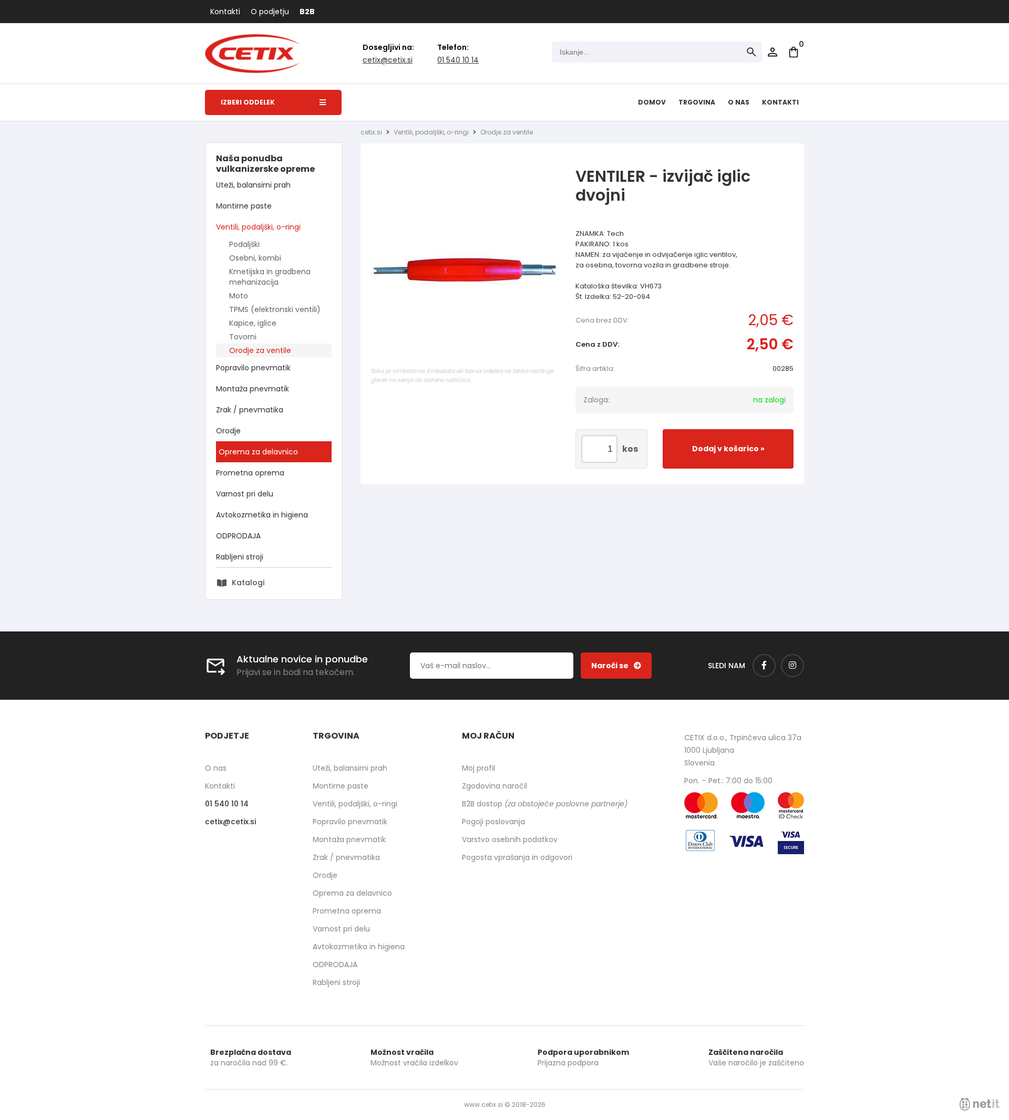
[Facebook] (764, 665)
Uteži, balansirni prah (253, 185)
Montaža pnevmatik (252, 388)
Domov (652, 102)
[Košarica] (793, 52)
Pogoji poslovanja (493, 821)
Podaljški (244, 244)
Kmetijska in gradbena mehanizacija (270, 276)
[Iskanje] (751, 52)
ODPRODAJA (238, 536)
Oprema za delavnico (258, 452)
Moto (238, 296)
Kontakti (225, 11)
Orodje (228, 431)
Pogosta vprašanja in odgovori (517, 857)
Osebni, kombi (255, 258)
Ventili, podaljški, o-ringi (258, 227)
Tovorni (242, 336)
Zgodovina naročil (494, 786)
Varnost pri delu (244, 494)
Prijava (772, 52)
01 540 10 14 (458, 60)
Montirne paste (244, 206)
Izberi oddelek (248, 102)
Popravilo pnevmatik (253, 367)
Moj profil (478, 768)
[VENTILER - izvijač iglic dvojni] (465, 269)
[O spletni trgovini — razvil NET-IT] (980, 1104)
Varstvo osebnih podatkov (510, 839)
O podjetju (270, 11)
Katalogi (248, 582)
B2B (307, 11)
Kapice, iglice (252, 323)
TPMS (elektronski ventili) (275, 309)
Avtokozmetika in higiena (262, 515)
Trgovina (696, 102)
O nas (738, 102)
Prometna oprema (250, 473)
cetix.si (371, 132)
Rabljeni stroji (239, 557)
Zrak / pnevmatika (249, 410)
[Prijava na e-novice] (616, 665)
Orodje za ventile (260, 350)
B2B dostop (544, 803)
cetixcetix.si (388, 60)
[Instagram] (792, 665)
